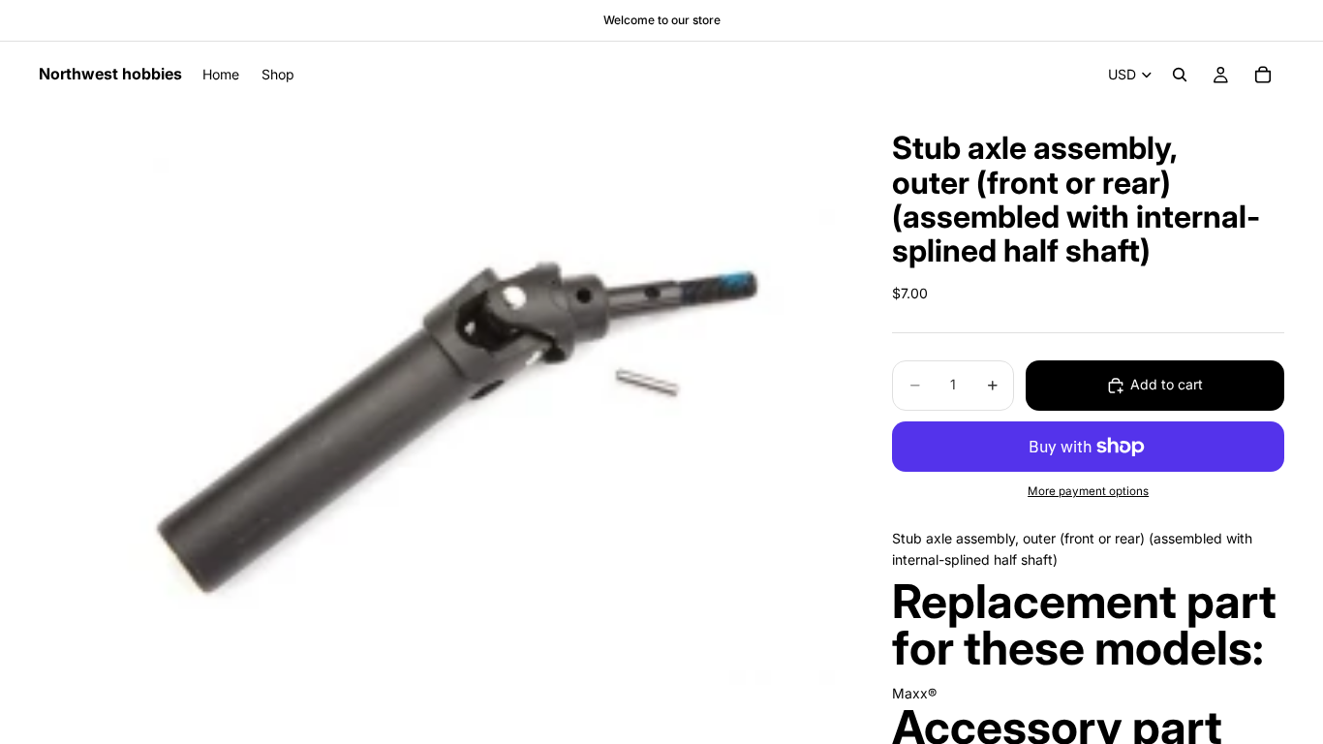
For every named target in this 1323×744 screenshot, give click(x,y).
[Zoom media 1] (442, 396)
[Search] (1179, 74)
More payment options (1088, 491)
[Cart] (1263, 74)
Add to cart (1166, 384)
